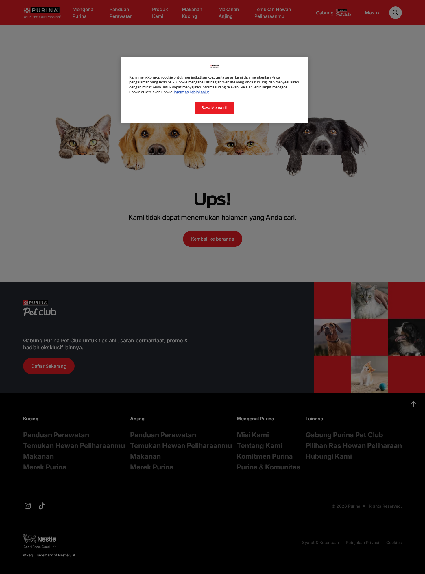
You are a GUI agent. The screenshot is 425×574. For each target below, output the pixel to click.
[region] (214, 90)
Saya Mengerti (214, 107)
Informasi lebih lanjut (191, 92)
